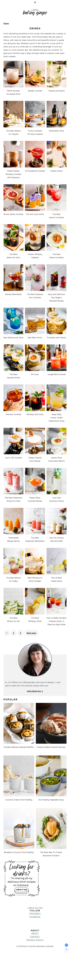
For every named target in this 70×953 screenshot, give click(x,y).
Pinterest (35, 913)
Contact (35, 936)
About (35, 933)
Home (6, 23)
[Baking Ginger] (35, 14)
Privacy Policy (35, 940)
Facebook (35, 917)
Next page (31, 633)
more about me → (35, 691)
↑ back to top (35, 908)
